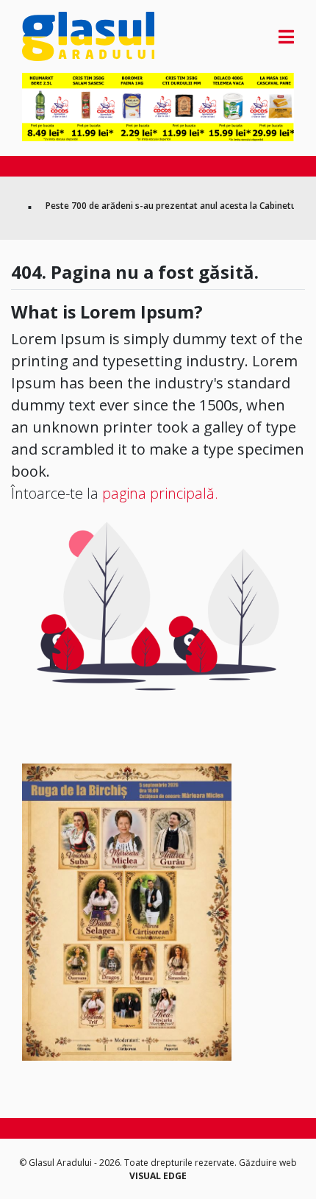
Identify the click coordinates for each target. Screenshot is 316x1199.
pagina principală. (160, 493)
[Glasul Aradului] (63, 36)
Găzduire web (268, 1162)
